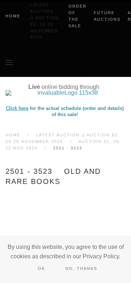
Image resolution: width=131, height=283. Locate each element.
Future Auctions (107, 16)
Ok (41, 268)
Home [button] (12, 16)
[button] (9, 62)
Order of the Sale (77, 16)
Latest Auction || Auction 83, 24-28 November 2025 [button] (44, 21)
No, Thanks (81, 268)
